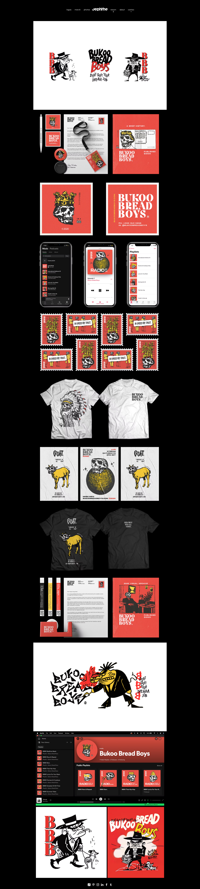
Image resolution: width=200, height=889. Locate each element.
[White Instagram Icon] (98, 884)
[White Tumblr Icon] (111, 884)
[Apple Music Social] (89, 884)
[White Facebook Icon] (106, 884)
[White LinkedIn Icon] (102, 884)
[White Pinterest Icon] (93, 884)
